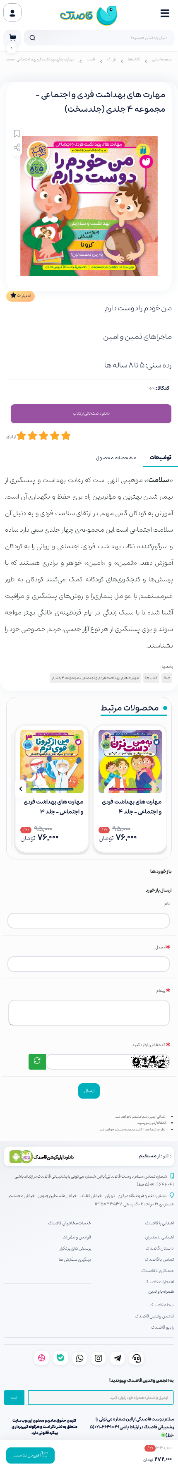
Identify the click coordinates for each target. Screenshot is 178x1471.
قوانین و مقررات (77, 1237)
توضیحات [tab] (160, 458)
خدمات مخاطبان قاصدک (69, 1223)
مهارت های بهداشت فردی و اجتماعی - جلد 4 (132, 807)
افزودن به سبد (27, 1455)
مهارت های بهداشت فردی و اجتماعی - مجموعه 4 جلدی (95, 678)
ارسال (89, 1090)
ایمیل (160, 947)
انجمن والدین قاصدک (154, 1316)
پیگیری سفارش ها (75, 1259)
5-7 (167, 678)
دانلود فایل (91, 414)
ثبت (14, 1398)
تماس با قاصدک (159, 1259)
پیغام (161, 991)
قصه (91, 59)
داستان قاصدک (160, 1248)
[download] (48, 1156)
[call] (136, 1358)
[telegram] (117, 1358)
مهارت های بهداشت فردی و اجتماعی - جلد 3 (54, 807)
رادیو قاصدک (162, 1327)
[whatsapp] (79, 1358)
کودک (111, 59)
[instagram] (98, 1358)
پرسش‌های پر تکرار (75, 1248)
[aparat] (41, 1358)
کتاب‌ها (134, 59)
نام (167, 904)
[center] (32, 38)
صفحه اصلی (162, 59)
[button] (157, 789)
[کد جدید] (37, 1062)
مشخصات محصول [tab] (116, 458)
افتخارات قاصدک (159, 1282)
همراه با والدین (161, 1292)
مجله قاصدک (161, 1305)
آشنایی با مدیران (159, 1237)
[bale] (60, 1358)
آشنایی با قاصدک (159, 1223)
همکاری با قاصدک (157, 1270)
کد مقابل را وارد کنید (149, 1045)
